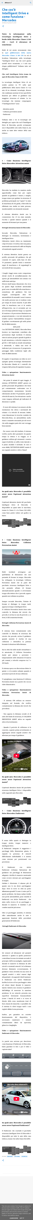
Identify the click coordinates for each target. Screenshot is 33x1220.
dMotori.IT (8, 2)
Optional (17, 1156)
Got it (22, 1218)
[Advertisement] (16, 1195)
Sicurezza (24, 1156)
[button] (3, 26)
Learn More (14, 1218)
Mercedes (10, 1156)
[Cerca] (31, 3)
